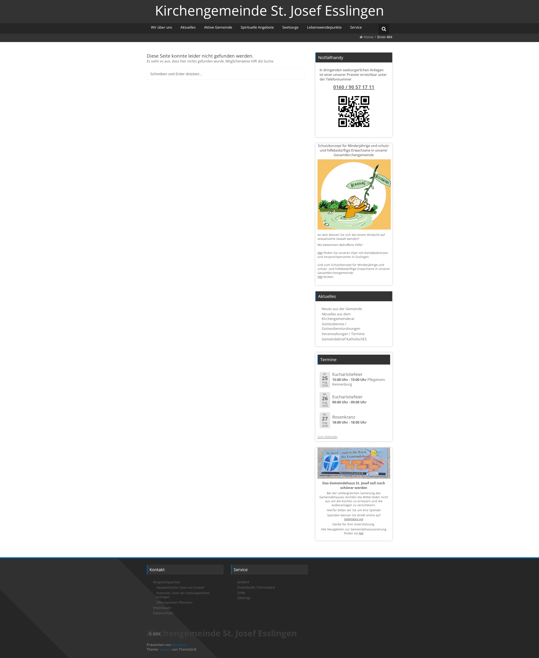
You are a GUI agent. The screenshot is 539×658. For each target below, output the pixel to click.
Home (368, 37)
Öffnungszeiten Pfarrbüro (174, 602)
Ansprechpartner (166, 582)
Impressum (162, 607)
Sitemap (243, 598)
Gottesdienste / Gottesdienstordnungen (341, 326)
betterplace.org (353, 519)
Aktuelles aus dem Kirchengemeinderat (338, 316)
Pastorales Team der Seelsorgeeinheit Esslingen (182, 595)
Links (241, 592)
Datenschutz (163, 613)
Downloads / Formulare (256, 587)
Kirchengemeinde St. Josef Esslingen (269, 10)
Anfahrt (243, 582)
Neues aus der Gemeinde (342, 309)
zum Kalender (328, 437)
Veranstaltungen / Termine (343, 334)
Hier (320, 253)
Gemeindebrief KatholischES (344, 339)
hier (361, 533)
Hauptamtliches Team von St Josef (180, 587)
